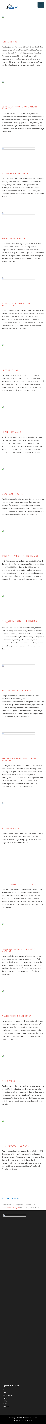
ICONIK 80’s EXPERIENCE (15, 174)
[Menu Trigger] (41, 5)
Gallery (5, 1401)
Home (5, 1390)
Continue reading (10, 69)
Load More (23, 1194)
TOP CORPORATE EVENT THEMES (19, 884)
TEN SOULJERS (9, 42)
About (5, 1393)
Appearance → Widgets (11, 1208)
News (5, 1404)
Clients (5, 1398)
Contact (6, 1406)
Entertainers (7, 1395)
